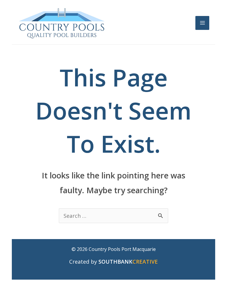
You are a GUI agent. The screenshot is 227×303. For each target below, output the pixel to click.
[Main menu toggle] (202, 23)
